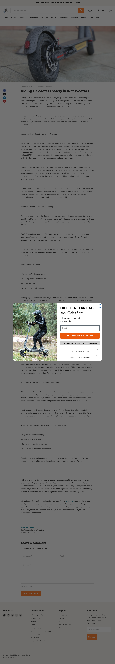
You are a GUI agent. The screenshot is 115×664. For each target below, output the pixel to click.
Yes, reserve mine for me (80, 336)
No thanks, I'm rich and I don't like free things (80, 343)
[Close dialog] (99, 306)
